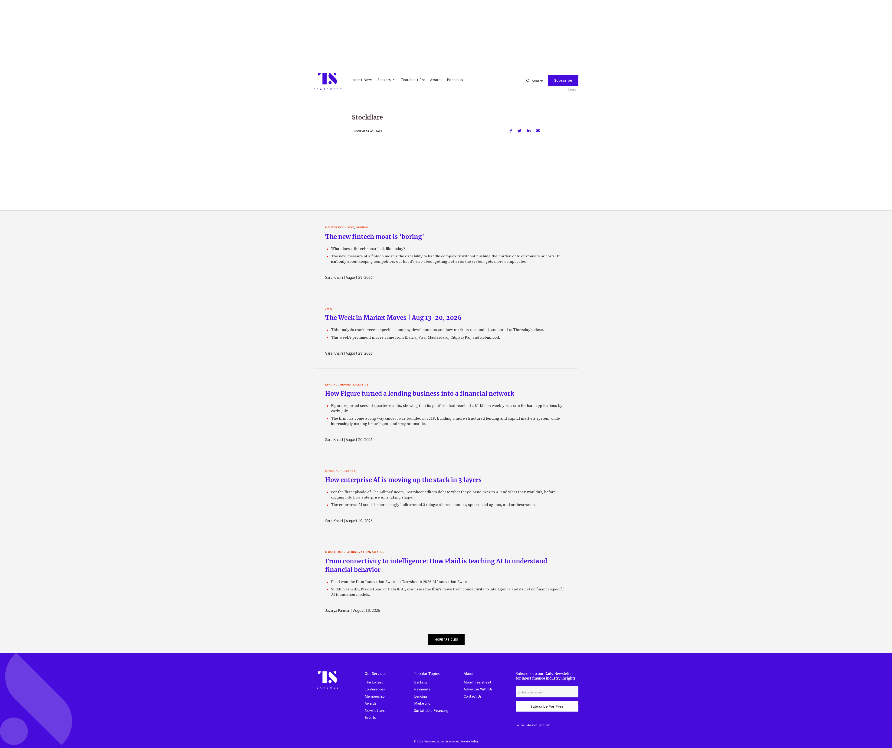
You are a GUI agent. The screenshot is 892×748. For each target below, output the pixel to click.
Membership (375, 696)
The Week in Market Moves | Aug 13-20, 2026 (393, 317)
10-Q (328, 308)
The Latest (374, 682)
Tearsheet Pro (413, 79)
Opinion (362, 227)
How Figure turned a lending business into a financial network (419, 393)
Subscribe (563, 80)
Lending (331, 384)
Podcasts (455, 79)
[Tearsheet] (327, 81)
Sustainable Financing (431, 710)
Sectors (384, 79)
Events (370, 717)
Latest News (362, 79)
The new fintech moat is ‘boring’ (374, 236)
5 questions (335, 552)
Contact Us (473, 696)
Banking (420, 682)
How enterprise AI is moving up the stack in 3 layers (403, 480)
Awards (436, 79)
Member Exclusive (339, 227)
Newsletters (375, 710)
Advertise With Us (478, 688)
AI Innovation (358, 552)
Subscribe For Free (547, 706)
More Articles (446, 639)
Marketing (422, 703)
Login (572, 89)
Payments (422, 688)
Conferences (375, 688)
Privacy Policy (470, 741)
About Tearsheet (477, 682)
